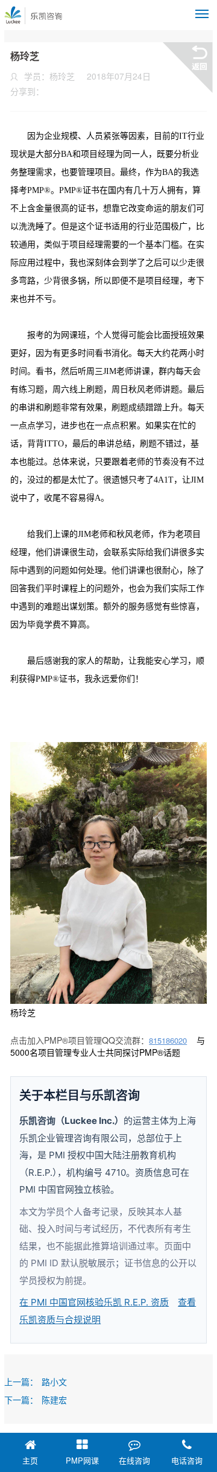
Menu (202, 13)
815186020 (168, 1040)
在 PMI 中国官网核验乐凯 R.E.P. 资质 (94, 1302)
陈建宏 (54, 1400)
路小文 (54, 1381)
